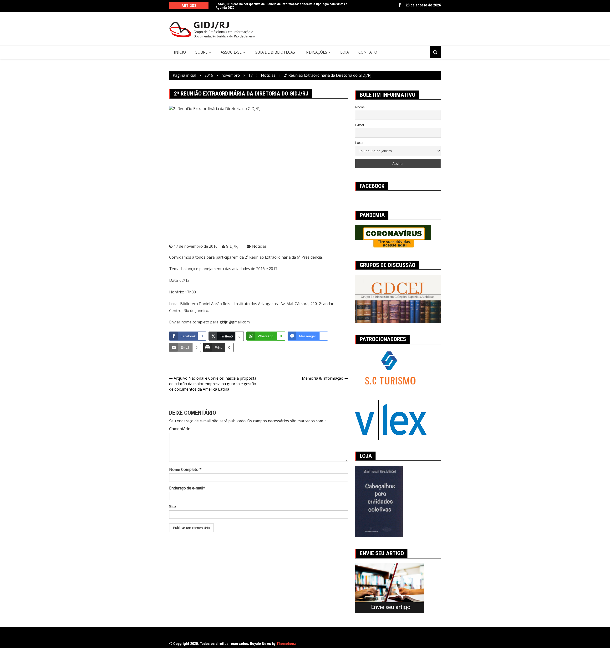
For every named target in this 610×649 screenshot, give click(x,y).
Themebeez (286, 643)
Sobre (201, 52)
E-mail (360, 125)
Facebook (399, 5)
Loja (344, 52)
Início (180, 52)
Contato (367, 52)
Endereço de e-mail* (187, 488)
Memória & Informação (322, 378)
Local (359, 142)
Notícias (259, 246)
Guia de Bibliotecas (275, 52)
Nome (360, 107)
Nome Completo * (185, 469)
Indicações (316, 52)
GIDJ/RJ (232, 246)
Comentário (179, 428)
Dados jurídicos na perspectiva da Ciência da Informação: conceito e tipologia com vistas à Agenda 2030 (281, 6)
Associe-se (231, 52)
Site (172, 506)
